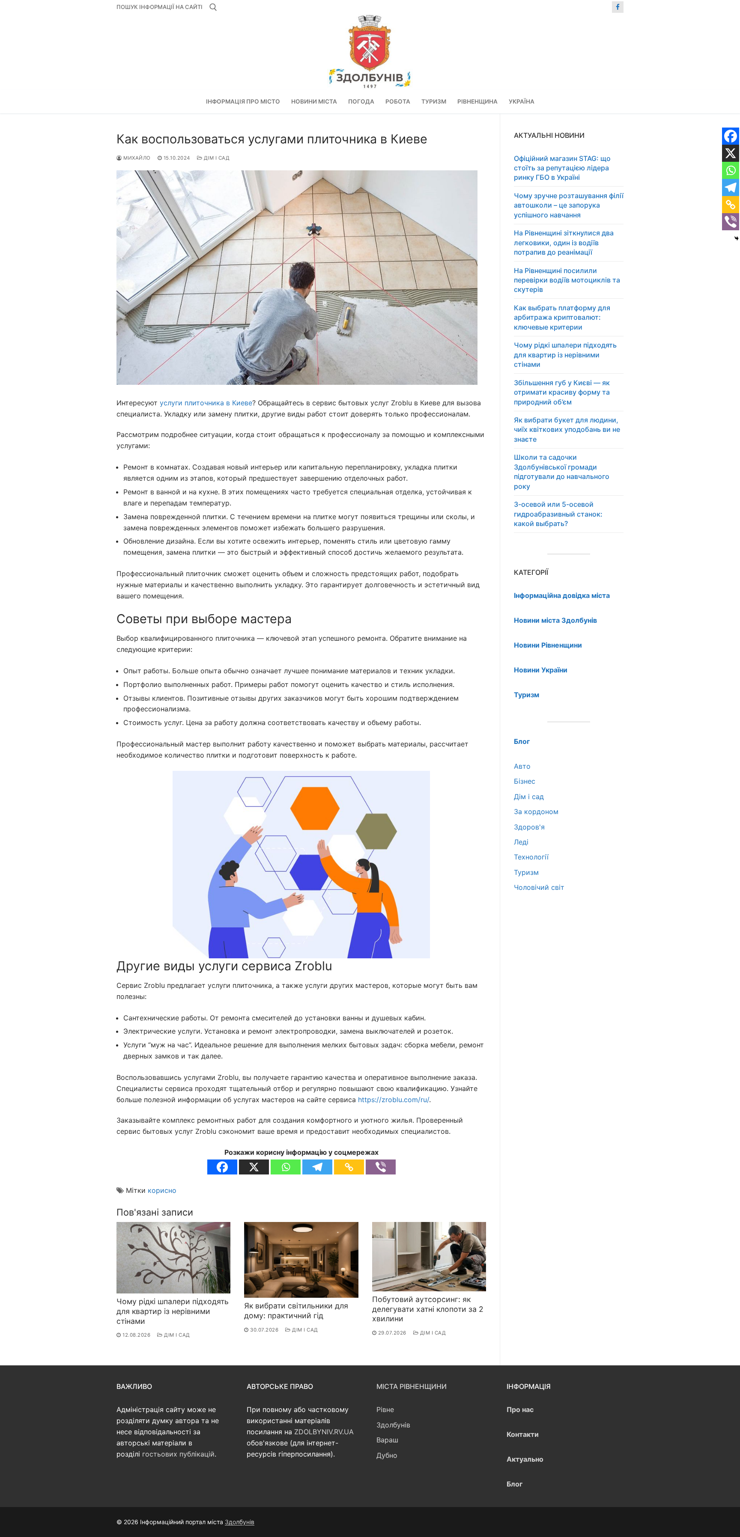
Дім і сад (216, 158)
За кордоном (536, 811)
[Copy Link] (349, 1166)
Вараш (387, 1440)
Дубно (386, 1455)
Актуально (525, 1459)
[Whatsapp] (286, 1166)
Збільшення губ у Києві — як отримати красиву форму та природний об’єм (562, 392)
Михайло (136, 158)
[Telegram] (317, 1166)
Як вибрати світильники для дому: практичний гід (296, 1310)
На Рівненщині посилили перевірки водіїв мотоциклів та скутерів (567, 280)
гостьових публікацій (178, 1454)
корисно (162, 1190)
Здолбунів (393, 1425)
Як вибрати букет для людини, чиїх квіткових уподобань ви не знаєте (567, 429)
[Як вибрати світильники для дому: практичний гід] (301, 1260)
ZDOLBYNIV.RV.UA (324, 1431)
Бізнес (524, 781)
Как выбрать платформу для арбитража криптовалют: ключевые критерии (562, 317)
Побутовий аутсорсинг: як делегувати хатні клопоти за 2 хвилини (427, 1309)
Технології (531, 857)
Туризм (526, 872)
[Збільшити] (415, 785)
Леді (521, 842)
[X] (254, 1166)
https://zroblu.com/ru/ (393, 1099)
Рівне (385, 1409)
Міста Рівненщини (411, 1386)
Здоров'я (529, 827)
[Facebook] (618, 7)
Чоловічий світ (539, 887)
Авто (522, 766)
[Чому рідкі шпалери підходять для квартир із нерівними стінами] (173, 1257)
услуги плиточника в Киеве (206, 402)
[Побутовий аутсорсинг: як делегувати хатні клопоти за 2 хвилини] (429, 1256)
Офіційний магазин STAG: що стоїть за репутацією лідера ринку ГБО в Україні (562, 168)
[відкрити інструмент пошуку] (213, 7)
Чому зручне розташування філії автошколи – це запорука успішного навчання (569, 205)
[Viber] (381, 1166)
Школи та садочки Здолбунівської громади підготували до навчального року (561, 471)
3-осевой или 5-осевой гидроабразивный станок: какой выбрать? (558, 514)
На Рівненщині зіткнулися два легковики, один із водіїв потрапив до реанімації (564, 242)
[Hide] (736, 238)
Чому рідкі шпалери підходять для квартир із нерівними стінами (172, 1311)
